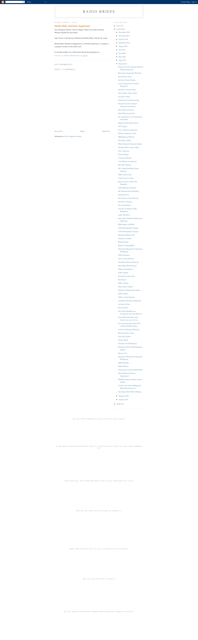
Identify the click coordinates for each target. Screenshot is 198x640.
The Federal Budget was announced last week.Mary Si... (130, 312)
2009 (119, 404)
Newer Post (59, 131)
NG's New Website (124, 165)
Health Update (123, 242)
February (122, 396)
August (121, 46)
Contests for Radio (125, 158)
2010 (119, 29)
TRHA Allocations (125, 174)
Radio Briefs (99, 11)
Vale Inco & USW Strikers (127, 343)
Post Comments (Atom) (73, 136)
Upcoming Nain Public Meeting (129, 391)
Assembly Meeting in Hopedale (129, 300)
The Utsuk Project (124, 205)
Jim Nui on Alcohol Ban (127, 89)
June (121, 53)
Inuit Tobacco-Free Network (128, 198)
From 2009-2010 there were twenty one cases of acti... (128, 318)
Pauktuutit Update (124, 238)
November (123, 35)
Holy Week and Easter (126, 110)
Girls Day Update (124, 336)
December (122, 32)
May (121, 56)
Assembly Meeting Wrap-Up (128, 262)
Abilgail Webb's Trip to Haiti (128, 147)
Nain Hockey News (125, 76)
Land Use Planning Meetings (128, 329)
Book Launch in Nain (126, 333)
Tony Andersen (123, 151)
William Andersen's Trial (127, 133)
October (122, 39)
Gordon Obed (123, 340)
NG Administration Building (128, 191)
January (122, 399)
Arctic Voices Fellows (126, 258)
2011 (119, 26)
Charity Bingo (123, 154)
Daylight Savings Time (126, 276)
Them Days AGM (124, 140)
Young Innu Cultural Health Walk (130, 369)
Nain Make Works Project (127, 265)
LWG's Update (123, 272)
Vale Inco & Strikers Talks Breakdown (127, 210)
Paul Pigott (122, 279)
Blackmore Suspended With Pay (130, 73)
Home (82, 131)
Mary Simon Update (125, 286)
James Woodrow (124, 215)
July (120, 49)
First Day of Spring (125, 201)
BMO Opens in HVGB (126, 224)
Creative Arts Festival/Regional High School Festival (129, 386)
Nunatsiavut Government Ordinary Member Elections (130, 68)
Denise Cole (122, 353)
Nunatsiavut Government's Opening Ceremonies (127, 104)
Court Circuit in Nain (126, 178)
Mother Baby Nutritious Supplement (127, 374)
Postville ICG (123, 307)
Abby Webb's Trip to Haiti (127, 93)
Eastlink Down (123, 194)
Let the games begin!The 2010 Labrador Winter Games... (129, 324)
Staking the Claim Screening (128, 100)
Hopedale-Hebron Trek (126, 235)
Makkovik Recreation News (128, 123)
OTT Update (122, 126)
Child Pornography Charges (128, 228)
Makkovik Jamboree (125, 269)
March (121, 63)
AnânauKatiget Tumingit (127, 187)
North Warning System (126, 113)
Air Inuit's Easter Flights (127, 80)
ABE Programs (123, 362)
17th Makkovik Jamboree (127, 161)
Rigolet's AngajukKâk (126, 245)
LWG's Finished (123, 255)
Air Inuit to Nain (124, 96)
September (123, 42)
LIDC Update (123, 293)
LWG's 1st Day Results (126, 297)
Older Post (106, 131)
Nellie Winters (123, 366)
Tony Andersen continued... (128, 130)
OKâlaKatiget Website (126, 137)
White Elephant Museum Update (130, 144)
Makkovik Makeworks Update (129, 290)
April (121, 60)
